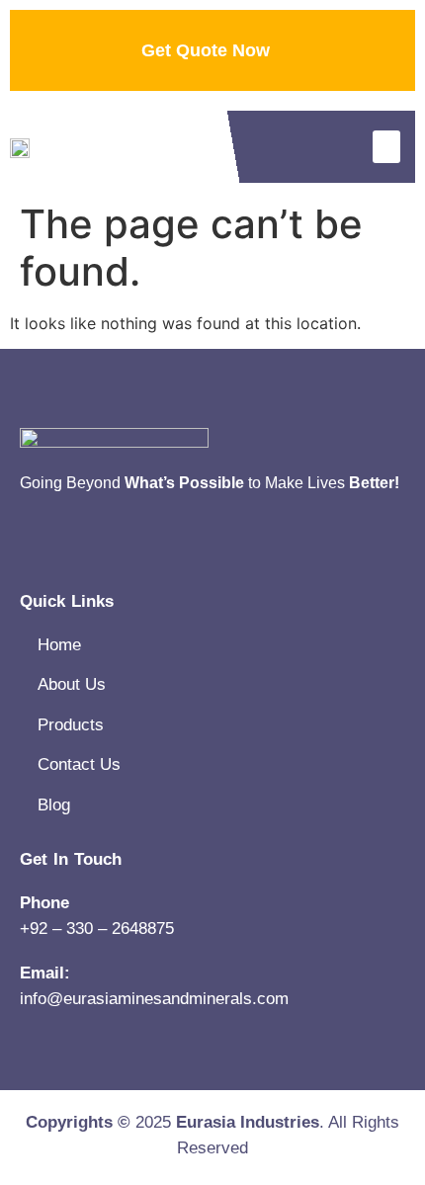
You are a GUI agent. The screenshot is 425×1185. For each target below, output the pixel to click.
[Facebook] (79, 544)
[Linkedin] (29, 544)
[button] (386, 146)
